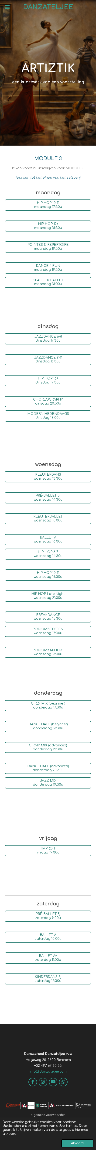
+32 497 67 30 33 (48, 1065)
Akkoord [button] (77, 1143)
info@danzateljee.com (48, 1071)
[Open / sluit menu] (7, 7)
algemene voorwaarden (48, 1115)
